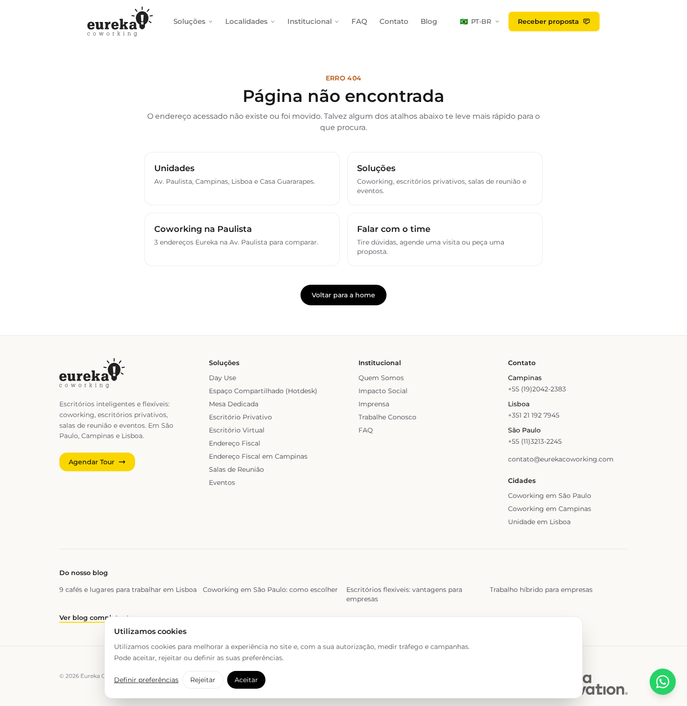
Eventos (222, 482)
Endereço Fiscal (234, 443)
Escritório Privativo (240, 417)
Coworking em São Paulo (549, 495)
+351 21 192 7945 (533, 415)
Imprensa (373, 404)
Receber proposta (548, 21)
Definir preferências (146, 680)
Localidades (246, 21)
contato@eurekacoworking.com (561, 459)
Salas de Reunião (236, 469)
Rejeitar (202, 680)
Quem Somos (381, 378)
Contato (393, 21)
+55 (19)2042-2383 (537, 389)
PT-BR (475, 21)
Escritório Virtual (237, 430)
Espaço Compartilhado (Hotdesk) (263, 391)
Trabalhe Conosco (387, 417)
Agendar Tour (91, 462)
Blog (429, 21)
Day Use (222, 378)
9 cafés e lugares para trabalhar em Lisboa (128, 589)
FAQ (359, 21)
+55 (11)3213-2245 (535, 441)
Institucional (309, 21)
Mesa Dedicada (233, 404)
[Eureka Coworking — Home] (120, 21)
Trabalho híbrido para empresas (541, 589)
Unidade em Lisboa (539, 522)
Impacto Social (383, 391)
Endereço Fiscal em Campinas (258, 456)
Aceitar (246, 680)
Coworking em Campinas (549, 508)
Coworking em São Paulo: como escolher (270, 589)
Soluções (189, 21)
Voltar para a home (343, 295)
